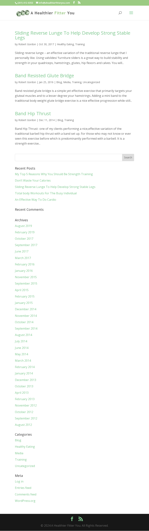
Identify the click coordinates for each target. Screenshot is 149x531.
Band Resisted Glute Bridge (44, 75)
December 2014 (25, 309)
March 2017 (23, 258)
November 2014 (26, 316)
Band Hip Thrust (33, 113)
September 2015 (26, 283)
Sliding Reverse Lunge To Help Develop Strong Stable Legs (72, 35)
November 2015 (26, 277)
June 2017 (21, 251)
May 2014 (21, 354)
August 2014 (23, 335)
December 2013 (25, 380)
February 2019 (25, 232)
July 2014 (21, 341)
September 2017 (26, 245)
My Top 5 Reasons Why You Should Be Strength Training (54, 174)
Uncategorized (91, 82)
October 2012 (24, 412)
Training (80, 44)
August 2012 (23, 425)
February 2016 (25, 264)
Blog (59, 82)
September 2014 (26, 328)
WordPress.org (25, 501)
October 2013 (24, 386)
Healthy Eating (65, 44)
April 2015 (22, 290)
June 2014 (21, 348)
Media (67, 82)
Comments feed (25, 494)
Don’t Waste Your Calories (33, 180)
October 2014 (24, 322)
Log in (19, 481)
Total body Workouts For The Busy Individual (46, 193)
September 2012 (26, 418)
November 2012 (26, 405)
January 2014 (24, 373)
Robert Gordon (27, 44)
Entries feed (23, 488)
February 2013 (25, 399)
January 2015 (24, 303)
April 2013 (22, 393)
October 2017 (24, 239)
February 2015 (25, 296)
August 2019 (23, 226)
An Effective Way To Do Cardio (35, 200)
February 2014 (25, 367)
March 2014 (23, 361)
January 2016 (24, 271)
